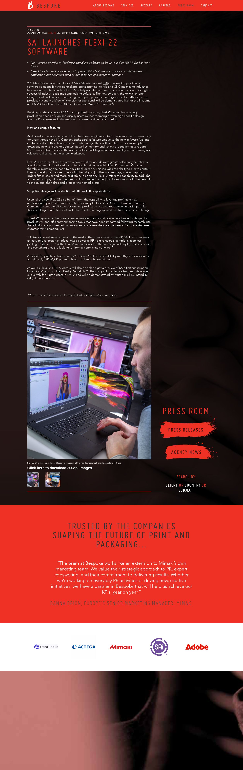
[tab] (52, 32)
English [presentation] (52, 33)
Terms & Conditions (128, 752)
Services (127, 5)
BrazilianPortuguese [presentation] (67, 33)
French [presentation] (82, 33)
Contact (207, 5)
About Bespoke (103, 5)
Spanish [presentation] (106, 33)
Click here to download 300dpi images (59, 468)
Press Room (186, 5)
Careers (165, 5)
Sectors (146, 5)
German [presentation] (90, 33)
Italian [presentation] (98, 33)
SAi (106, 83)
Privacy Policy (112, 752)
